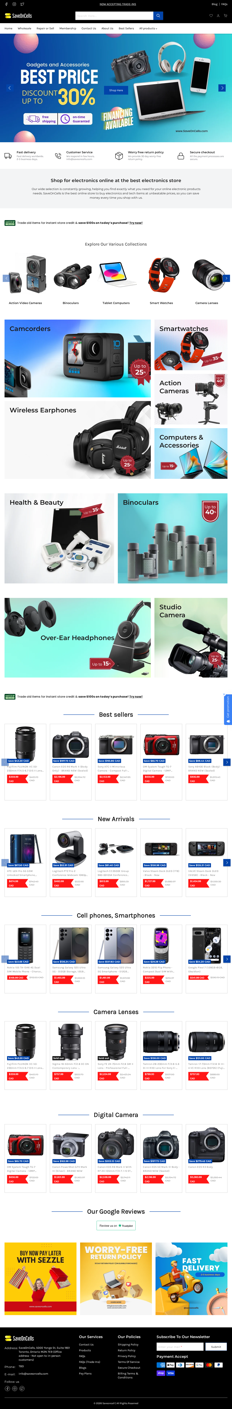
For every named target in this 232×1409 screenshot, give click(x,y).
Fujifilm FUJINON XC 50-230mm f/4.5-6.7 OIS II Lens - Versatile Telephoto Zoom (24, 769)
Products (85, 1350)
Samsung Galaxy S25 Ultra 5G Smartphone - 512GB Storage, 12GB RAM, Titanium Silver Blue (116, 970)
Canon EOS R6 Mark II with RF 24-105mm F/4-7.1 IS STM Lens (115, 1169)
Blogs (82, 1367)
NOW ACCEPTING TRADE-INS (118, 4)
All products (147, 28)
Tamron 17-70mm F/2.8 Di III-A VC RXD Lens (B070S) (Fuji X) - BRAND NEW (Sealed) (206, 1066)
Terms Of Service (129, 1362)
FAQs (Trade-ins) (89, 1362)
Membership (67, 28)
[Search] (158, 16)
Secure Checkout (129, 1367)
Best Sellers (126, 28)
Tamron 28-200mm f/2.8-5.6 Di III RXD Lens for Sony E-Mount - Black (161, 1066)
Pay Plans (85, 1373)
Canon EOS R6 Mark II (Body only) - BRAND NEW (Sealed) (70, 768)
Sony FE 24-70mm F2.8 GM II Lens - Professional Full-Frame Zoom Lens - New (115, 1066)
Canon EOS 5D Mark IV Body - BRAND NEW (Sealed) (161, 1168)
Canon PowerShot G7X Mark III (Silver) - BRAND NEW (69, 1168)
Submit (216, 1347)
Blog (215, 4)
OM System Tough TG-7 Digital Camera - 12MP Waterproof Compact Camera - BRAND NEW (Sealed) (157, 769)
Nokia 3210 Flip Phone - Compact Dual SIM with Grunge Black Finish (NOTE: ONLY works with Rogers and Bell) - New (160, 970)
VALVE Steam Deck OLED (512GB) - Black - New (203, 873)
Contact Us (89, 28)
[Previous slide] (10, 88)
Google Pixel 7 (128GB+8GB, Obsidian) (205, 969)
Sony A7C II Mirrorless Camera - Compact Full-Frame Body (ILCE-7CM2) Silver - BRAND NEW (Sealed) (116, 769)
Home (8, 28)
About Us (107, 28)
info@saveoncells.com (79, 159)
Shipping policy (128, 1344)
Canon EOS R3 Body (200, 1166)
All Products (201, 90)
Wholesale (24, 28)
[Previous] (5, 762)
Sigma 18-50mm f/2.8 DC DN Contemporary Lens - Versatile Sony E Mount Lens (70, 1066)
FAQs (224, 4)
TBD (21, 1366)
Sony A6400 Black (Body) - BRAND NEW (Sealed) (205, 768)
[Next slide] (222, 88)
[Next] (227, 762)
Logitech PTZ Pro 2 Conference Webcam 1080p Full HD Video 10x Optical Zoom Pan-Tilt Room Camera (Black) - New (70, 873)
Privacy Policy (127, 1356)
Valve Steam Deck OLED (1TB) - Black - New (161, 873)
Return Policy (126, 1350)
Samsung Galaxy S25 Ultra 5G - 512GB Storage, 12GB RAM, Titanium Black (69, 970)
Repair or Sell (45, 28)
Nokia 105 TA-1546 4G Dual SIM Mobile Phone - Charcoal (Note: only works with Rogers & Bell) (25, 970)
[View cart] (225, 15)
